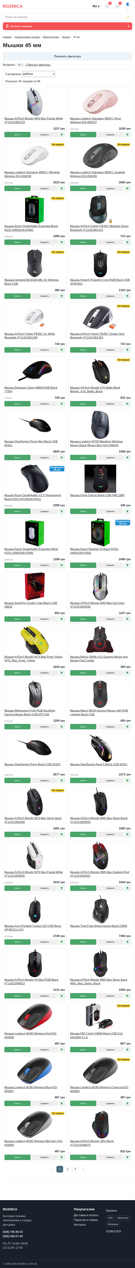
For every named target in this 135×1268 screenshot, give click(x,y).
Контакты (80, 1224)
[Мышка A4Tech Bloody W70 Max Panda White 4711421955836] (34, 855)
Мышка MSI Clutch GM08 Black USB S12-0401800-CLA (96, 1035)
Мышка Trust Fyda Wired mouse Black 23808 (98, 925)
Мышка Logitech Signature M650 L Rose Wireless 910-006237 (95, 120)
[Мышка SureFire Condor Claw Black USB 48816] (34, 586)
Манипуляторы (51, 37)
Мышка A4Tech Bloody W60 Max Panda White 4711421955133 (33, 120)
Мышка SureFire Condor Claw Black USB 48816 (30, 605)
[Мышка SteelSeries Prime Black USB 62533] (34, 748)
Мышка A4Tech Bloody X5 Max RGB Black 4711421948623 (31, 981)
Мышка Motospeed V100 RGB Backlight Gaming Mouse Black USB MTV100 (29, 712)
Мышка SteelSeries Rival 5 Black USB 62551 (98, 764)
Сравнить (44, 135)
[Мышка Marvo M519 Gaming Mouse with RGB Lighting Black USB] (100, 694)
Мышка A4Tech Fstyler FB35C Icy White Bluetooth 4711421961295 (29, 335)
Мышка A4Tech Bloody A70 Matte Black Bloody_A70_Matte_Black (95, 389)
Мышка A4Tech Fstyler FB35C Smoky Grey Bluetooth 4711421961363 (97, 335)
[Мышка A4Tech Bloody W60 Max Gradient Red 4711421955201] (100, 855)
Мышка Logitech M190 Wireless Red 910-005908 (30, 1035)
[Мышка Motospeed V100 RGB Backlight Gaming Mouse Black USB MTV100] (34, 694)
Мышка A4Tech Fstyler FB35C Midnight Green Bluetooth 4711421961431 (99, 228)
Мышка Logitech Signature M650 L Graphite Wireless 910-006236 (97, 174)
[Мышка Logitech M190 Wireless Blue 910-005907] (34, 1071)
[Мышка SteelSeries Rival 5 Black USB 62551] (100, 748)
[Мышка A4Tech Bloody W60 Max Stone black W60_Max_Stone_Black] (100, 963)
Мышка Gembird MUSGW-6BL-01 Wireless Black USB (31, 281)
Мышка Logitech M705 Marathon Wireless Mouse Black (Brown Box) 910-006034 (96, 443)
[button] (62, 134)
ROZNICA (12, 6)
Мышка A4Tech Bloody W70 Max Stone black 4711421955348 (33, 820)
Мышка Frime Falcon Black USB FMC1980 (97, 495)
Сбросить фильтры (38, 64)
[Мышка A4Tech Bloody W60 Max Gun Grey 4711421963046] (100, 586)
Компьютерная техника (27, 37)
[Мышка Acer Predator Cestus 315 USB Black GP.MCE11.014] (34, 909)
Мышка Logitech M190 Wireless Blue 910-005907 (30, 1089)
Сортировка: (13, 73)
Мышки (66, 37)
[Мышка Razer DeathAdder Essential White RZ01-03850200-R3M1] (34, 532)
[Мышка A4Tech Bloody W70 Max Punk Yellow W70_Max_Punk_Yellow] (34, 640)
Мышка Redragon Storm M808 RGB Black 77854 (30, 389)
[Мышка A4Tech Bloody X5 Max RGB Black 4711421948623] (34, 963)
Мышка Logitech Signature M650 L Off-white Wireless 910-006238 (32, 174)
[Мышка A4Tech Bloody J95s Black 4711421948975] (100, 1124)
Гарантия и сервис (86, 1219)
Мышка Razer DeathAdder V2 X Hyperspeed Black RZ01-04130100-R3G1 (32, 497)
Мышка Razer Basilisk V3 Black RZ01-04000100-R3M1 (94, 551)
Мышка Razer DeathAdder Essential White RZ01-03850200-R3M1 (31, 551)
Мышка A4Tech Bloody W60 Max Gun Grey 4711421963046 (97, 605)
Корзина (111, 1210)
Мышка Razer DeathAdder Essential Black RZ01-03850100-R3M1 (31, 228)
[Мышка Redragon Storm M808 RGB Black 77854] (34, 371)
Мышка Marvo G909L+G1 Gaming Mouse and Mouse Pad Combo (99, 658)
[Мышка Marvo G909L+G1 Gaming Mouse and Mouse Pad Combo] (100, 640)
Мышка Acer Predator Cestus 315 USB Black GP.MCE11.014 (32, 927)
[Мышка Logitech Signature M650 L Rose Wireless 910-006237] (100, 102)
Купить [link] (17, 135)
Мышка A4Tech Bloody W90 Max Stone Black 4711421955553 (99, 820)
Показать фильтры (67, 56)
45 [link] (20, 65)
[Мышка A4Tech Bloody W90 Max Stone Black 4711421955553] (100, 801)
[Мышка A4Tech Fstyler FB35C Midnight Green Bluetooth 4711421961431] (100, 209)
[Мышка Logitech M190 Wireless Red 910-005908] (34, 1017)
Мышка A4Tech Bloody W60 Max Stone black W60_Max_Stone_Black (98, 981)
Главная (7, 37)
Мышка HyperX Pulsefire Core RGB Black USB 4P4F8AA (100, 281)
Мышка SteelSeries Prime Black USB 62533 (32, 764)
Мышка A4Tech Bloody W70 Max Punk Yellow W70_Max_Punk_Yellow (33, 658)
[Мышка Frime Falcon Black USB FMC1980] (100, 479)
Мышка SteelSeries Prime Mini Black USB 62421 (31, 443)
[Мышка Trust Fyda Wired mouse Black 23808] (100, 909)
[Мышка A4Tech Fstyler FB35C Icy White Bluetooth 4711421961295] (34, 317)
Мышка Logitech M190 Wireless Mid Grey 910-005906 (33, 1143)
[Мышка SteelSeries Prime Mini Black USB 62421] (34, 425)
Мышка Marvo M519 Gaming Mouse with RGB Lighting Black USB (99, 712)
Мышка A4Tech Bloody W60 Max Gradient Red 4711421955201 (99, 874)
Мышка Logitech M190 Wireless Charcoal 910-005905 (99, 1089)
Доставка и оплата (86, 1215)
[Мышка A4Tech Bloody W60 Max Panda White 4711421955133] (34, 102)
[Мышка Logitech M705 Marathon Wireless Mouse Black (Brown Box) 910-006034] (100, 425)
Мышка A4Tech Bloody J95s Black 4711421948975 (92, 1143)
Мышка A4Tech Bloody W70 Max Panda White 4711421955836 (33, 874)
